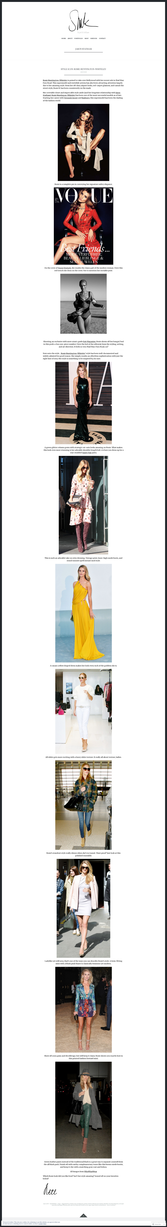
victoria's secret (84, 1205)
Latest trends (83, 72)
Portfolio (78, 38)
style (69, 1205)
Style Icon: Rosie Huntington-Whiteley (83, 69)
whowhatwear (102, 1205)
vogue (89, 1205)
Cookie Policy (42, 1224)
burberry (67, 1203)
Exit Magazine (89, 341)
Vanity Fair (86, 453)
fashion (86, 1203)
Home (64, 38)
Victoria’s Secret (71, 98)
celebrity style (73, 1203)
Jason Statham (100, 1203)
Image (59, 1203)
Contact (102, 38)
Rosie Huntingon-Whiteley (63, 95)
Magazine (116, 1203)
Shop (87, 38)
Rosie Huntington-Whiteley (55, 80)
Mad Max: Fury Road (108, 1203)
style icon (72, 1205)
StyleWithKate (53, 1203)
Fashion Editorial (92, 1203)
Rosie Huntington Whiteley (60, 1205)
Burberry (85, 98)
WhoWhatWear (90, 1171)
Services (93, 38)
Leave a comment (111, 1205)
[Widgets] (83, 1215)
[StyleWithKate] (83, 22)
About (70, 38)
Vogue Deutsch (64, 268)
